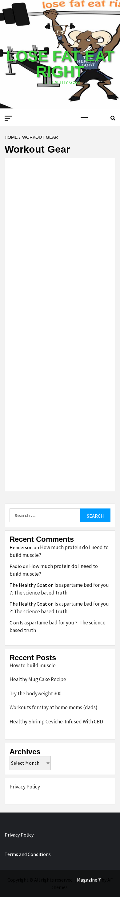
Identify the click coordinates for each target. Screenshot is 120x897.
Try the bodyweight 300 (35, 693)
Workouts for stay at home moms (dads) (54, 707)
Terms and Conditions (28, 854)
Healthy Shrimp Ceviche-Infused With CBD (56, 721)
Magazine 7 (89, 880)
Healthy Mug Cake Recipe (38, 679)
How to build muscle (33, 665)
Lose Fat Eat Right (60, 63)
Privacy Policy (25, 786)
